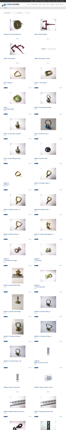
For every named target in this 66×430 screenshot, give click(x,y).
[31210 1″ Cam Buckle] (48, 73)
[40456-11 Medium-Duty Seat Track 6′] (17, 402)
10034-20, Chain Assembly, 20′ (12, 34)
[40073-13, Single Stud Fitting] (17, 275)
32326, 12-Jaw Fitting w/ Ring (42, 107)
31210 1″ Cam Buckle (40, 82)
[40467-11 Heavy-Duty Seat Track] (48, 402)
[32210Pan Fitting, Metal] (17, 98)
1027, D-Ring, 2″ (8, 82)
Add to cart (6, 87)
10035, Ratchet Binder (40, 34)
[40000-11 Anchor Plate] (48, 149)
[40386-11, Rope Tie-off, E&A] (17, 377)
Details (18, 38)
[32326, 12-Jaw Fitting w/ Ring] (48, 98)
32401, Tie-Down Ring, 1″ (41, 133)
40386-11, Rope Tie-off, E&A (12, 387)
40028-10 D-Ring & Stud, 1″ (42, 209)
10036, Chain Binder (9, 58)
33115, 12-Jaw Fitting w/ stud (12, 158)
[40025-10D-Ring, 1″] (17, 173)
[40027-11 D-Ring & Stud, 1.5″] (17, 200)
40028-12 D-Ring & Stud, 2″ (11, 234)
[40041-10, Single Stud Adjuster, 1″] (48, 224)
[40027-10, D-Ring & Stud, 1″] (48, 173)
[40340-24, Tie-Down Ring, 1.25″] (17, 351)
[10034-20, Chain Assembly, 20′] (17, 24)
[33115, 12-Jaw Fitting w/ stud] (17, 149)
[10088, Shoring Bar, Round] (48, 49)
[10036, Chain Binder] (17, 49)
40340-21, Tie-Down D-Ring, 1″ (12, 336)
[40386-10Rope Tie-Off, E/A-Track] (48, 351)
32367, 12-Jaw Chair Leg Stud (12, 133)
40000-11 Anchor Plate (40, 158)
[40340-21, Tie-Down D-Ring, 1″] (17, 326)
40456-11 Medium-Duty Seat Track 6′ (14, 411)
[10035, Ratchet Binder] (48, 24)
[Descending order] (14, 13)
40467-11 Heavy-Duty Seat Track (43, 411)
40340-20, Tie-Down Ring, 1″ (42, 311)
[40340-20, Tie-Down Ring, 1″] (48, 302)
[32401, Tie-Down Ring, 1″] (48, 124)
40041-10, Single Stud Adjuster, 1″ (44, 234)
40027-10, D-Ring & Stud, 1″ (42, 183)
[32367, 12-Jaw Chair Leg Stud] (17, 124)
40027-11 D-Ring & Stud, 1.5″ (12, 209)
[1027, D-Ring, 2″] (17, 73)
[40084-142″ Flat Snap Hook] (48, 275)
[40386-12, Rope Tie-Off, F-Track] (48, 377)
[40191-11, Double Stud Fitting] (17, 302)
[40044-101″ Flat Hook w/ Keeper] (17, 249)
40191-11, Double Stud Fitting (12, 311)
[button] (62, 4)
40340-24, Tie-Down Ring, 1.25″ (13, 361)
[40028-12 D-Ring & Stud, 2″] (17, 224)
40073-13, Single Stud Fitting (12, 285)
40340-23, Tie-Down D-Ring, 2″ (43, 336)
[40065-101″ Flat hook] (48, 249)
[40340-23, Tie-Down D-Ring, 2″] (48, 326)
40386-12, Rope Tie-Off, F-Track (43, 387)
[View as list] (29, 13)
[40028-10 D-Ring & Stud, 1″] (48, 200)
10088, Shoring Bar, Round (42, 58)
